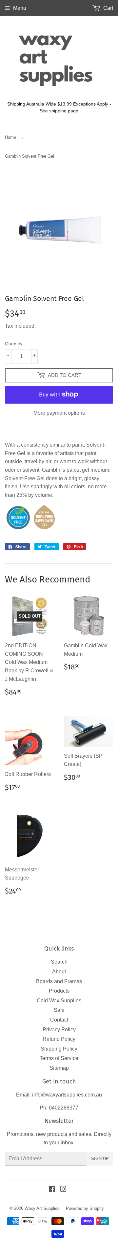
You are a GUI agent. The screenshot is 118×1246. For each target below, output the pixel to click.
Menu (19, 8)
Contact (59, 1020)
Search (59, 962)
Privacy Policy (59, 1029)
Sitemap (59, 1068)
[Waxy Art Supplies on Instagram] (63, 1190)
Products (59, 991)
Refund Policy (59, 1039)
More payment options (59, 413)
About (59, 971)
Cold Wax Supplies (59, 1000)
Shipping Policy (59, 1049)
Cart (107, 8)
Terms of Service (59, 1058)
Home (10, 137)
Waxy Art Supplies (42, 1208)
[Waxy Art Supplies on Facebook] (52, 1190)
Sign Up (100, 1158)
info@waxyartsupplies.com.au (67, 1094)
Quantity (13, 343)
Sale (59, 1010)
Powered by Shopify (85, 1208)
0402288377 (63, 1107)
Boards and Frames (59, 981)
